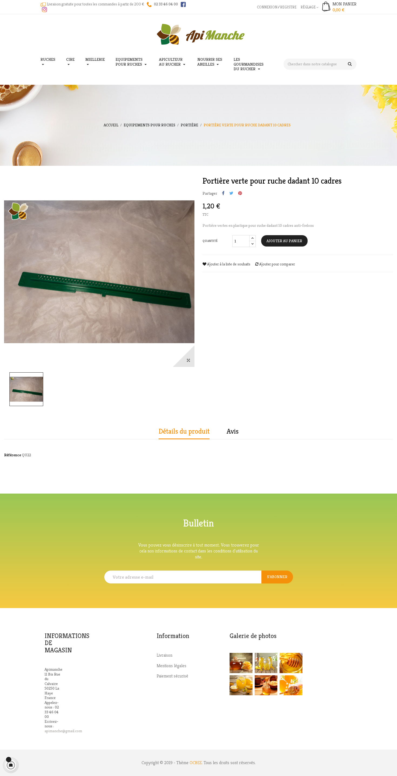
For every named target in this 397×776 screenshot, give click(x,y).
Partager (223, 193)
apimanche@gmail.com (63, 730)
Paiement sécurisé (172, 676)
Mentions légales (171, 666)
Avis (232, 431)
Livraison (164, 655)
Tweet (231, 193)
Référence (12, 455)
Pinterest (240, 193)
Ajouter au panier (284, 240)
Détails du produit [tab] (184, 431)
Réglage (309, 7)
